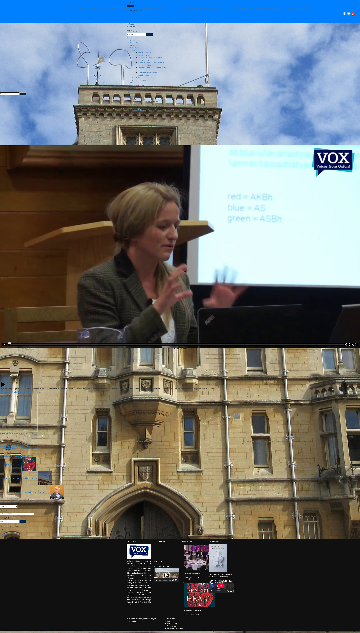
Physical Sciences (144, 53)
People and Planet (144, 65)
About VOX (171, 619)
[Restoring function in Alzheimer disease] (45, 478)
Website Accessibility (175, 628)
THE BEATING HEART (159, 8)
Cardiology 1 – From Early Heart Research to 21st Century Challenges (141, 441)
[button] (166, 575)
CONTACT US (135, 83)
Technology (146, 60)
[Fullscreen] (176, 580)
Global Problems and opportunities (151, 63)
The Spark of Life (5, 441)
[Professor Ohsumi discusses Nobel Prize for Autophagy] (57, 492)
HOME (132, 40)
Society (133, 90)
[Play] (156, 580)
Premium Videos (140, 80)
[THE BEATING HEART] (29, 464)
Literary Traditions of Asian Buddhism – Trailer (20, 449)
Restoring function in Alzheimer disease (325, 8)
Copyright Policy (173, 621)
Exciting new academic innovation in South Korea (278, 8)
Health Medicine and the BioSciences (152, 68)
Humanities (142, 70)
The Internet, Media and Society (150, 58)
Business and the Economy (148, 73)
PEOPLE (133, 45)
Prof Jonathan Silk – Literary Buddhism (16, 446)
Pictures (137, 78)
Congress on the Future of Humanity (125, 8)
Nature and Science (137, 85)
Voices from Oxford (145, 55)
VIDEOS (137, 50)
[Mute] (173, 580)
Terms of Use (172, 626)
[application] (166, 575)
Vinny (161, 110)
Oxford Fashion (143, 75)
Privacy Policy (172, 624)
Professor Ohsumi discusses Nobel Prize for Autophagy (27, 492)
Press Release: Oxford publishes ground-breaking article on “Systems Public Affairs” (212, 8)
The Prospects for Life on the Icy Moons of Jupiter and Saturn (260, 441)
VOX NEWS (134, 43)
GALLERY (133, 48)
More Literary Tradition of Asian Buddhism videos (21, 392)
